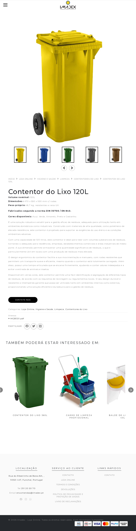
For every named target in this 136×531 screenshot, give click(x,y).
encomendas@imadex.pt (30, 493)
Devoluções (68, 489)
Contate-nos (23, 300)
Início (11, 179)
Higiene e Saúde (46, 179)
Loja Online (26, 179)
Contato (109, 475)
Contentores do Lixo (86, 179)
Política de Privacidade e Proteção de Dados (68, 495)
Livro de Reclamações (68, 501)
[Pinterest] (40, 326)
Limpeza (65, 179)
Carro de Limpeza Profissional (79, 416)
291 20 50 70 (28, 488)
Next (131, 390)
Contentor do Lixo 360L (30, 415)
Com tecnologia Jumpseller (88, 520)
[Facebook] (27, 326)
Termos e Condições (68, 484)
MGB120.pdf (17, 318)
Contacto (68, 475)
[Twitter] (34, 326)
